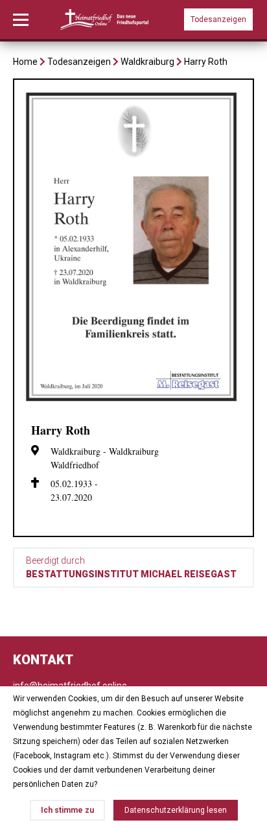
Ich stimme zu (67, 810)
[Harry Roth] (133, 405)
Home (25, 61)
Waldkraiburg (147, 61)
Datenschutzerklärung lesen (175, 810)
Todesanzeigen (218, 19)
